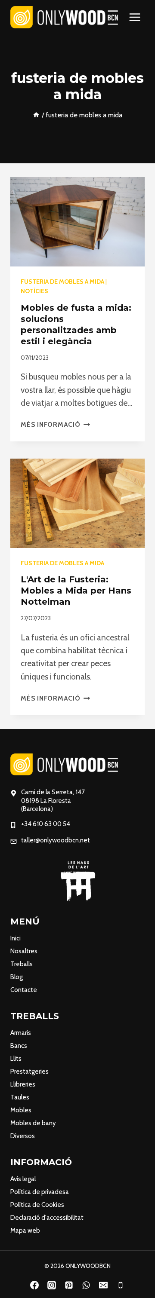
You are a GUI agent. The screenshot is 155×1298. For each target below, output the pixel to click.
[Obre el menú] (134, 17)
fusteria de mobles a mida (62, 281)
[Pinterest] (69, 1285)
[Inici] (36, 114)
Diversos (22, 1136)
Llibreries (22, 1084)
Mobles (20, 1110)
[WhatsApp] (86, 1285)
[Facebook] (34, 1285)
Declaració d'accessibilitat (47, 1217)
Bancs (18, 1046)
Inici (15, 938)
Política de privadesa (39, 1192)
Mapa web (25, 1230)
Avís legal (23, 1179)
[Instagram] (51, 1285)
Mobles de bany (33, 1123)
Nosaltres (23, 951)
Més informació (55, 424)
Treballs (21, 964)
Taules (19, 1097)
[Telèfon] (120, 1285)
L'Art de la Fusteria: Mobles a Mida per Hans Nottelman (76, 590)
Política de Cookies (37, 1205)
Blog (16, 977)
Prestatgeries (29, 1071)
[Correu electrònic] (103, 1285)
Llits (16, 1058)
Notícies (34, 291)
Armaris (20, 1033)
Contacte (23, 990)
